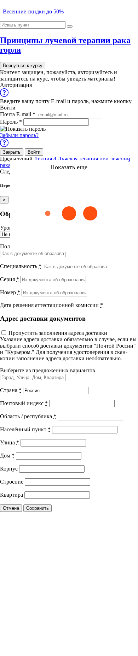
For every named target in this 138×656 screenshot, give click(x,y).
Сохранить (37, 508)
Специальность (20, 266)
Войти (34, 152)
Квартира (11, 495)
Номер (10, 292)
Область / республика (28, 416)
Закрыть (12, 152)
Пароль (11, 122)
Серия (9, 279)
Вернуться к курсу (22, 65)
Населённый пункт (25, 429)
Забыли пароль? (19, 135)
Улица (9, 442)
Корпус (9, 469)
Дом (7, 456)
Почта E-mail (17, 114)
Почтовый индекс (24, 403)
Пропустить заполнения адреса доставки (57, 333)
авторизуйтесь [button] (95, 72)
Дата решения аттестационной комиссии (51, 305)
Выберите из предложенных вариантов (47, 370)
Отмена (11, 508)
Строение (11, 482)
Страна (11, 390)
